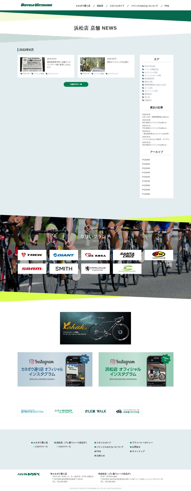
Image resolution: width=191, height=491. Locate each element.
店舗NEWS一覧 (76, 84)
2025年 (147, 164)
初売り (148, 82)
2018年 (147, 194)
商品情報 (149, 79)
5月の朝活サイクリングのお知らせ (154, 145)
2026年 (147, 160)
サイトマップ (138, 451)
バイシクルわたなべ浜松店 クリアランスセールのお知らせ (156, 139)
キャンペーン (150, 91)
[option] (32, 263)
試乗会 (148, 100)
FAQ (99, 451)
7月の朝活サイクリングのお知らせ (155, 128)
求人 (147, 97)
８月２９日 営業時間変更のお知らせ (155, 117)
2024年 (147, 168)
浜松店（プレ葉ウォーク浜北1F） (72, 442)
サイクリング (150, 72)
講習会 (148, 94)
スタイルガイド (104, 442)
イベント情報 (151, 69)
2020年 (147, 185)
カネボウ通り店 (40, 442)
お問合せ (136, 447)
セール (148, 88)
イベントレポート (152, 75)
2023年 (147, 173)
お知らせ (101, 455)
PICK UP (149, 66)
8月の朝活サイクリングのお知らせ (154, 122)
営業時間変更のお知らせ (155, 85)
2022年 (147, 177)
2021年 (147, 181)
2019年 (147, 190)
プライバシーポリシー (142, 442)
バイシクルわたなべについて (110, 447)
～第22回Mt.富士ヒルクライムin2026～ (156, 134)
